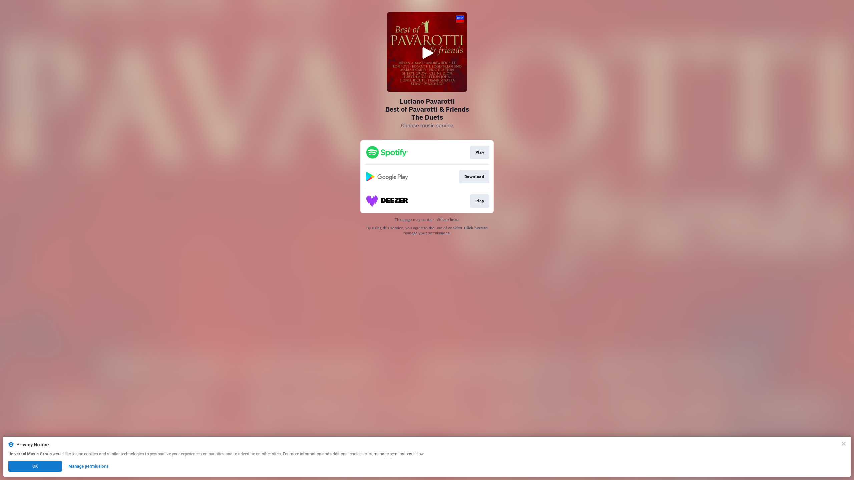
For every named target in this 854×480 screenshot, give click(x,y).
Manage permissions (88, 466)
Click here (473, 227)
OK (35, 466)
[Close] (843, 443)
